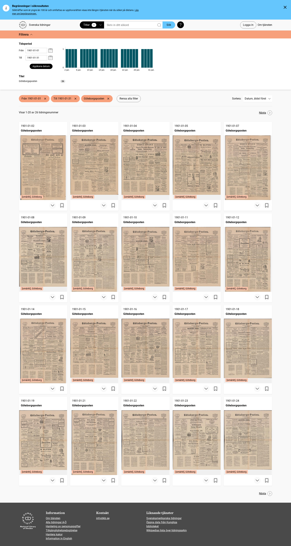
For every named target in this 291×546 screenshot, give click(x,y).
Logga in (248, 24)
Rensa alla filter (129, 98)
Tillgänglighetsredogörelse (61, 530)
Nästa (262, 112)
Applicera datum (41, 66)
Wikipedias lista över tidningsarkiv (166, 530)
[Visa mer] (52, 205)
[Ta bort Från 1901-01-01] (45, 98)
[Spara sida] (62, 205)
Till (20, 57)
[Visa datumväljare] (50, 50)
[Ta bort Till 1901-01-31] (75, 98)
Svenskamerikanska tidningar (164, 518)
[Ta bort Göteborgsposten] (108, 98)
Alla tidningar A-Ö (56, 522)
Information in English (59, 538)
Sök (169, 24)
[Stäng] (285, 7)
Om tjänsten (265, 24)
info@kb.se (102, 518)
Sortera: (236, 98)
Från (21, 50)
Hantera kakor (54, 534)
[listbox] (42, 81)
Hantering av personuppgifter (63, 526)
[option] (42, 81)
